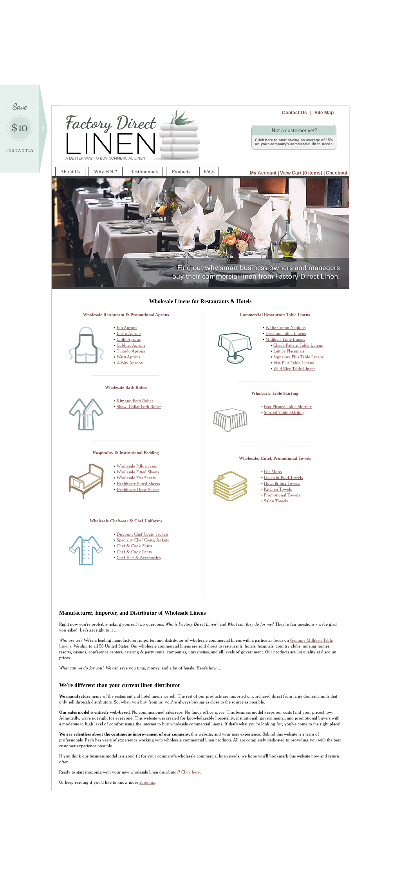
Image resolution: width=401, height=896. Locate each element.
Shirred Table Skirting (284, 412)
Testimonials (144, 171)
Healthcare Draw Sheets (138, 489)
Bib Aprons (127, 327)
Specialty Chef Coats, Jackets (143, 540)
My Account (263, 173)
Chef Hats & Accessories (139, 557)
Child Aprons (129, 339)
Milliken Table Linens (285, 339)
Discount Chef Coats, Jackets (142, 534)
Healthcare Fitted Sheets (138, 483)
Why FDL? (105, 171)
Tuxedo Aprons (131, 351)
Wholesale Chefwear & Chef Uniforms (126, 520)
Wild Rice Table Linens (294, 368)
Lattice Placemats (288, 351)
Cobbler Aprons (131, 345)
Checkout (336, 173)
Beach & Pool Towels (283, 477)
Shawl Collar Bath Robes (139, 406)
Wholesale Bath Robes (126, 387)
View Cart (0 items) (301, 173)
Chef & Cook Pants (134, 551)
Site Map (324, 112)
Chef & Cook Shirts (134, 545)
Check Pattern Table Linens (298, 345)
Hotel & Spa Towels (282, 483)
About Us (70, 171)
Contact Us (294, 112)
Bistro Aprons (129, 333)
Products (181, 171)
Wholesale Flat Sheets (136, 477)
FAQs (209, 171)
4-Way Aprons (130, 362)
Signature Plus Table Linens (298, 356)
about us (147, 782)
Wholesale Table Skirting (274, 393)
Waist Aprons (128, 356)
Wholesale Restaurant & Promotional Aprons (126, 314)
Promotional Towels (282, 495)
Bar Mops (273, 471)
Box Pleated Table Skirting (288, 406)
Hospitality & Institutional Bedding (125, 452)
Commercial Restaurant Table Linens (275, 314)
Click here (190, 772)
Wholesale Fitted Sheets (138, 472)
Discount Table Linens (286, 333)
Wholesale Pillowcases (137, 466)
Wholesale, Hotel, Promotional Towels (275, 458)
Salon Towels (276, 500)
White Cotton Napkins (285, 327)
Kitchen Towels (278, 489)
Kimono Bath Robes (135, 400)
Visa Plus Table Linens (293, 362)
